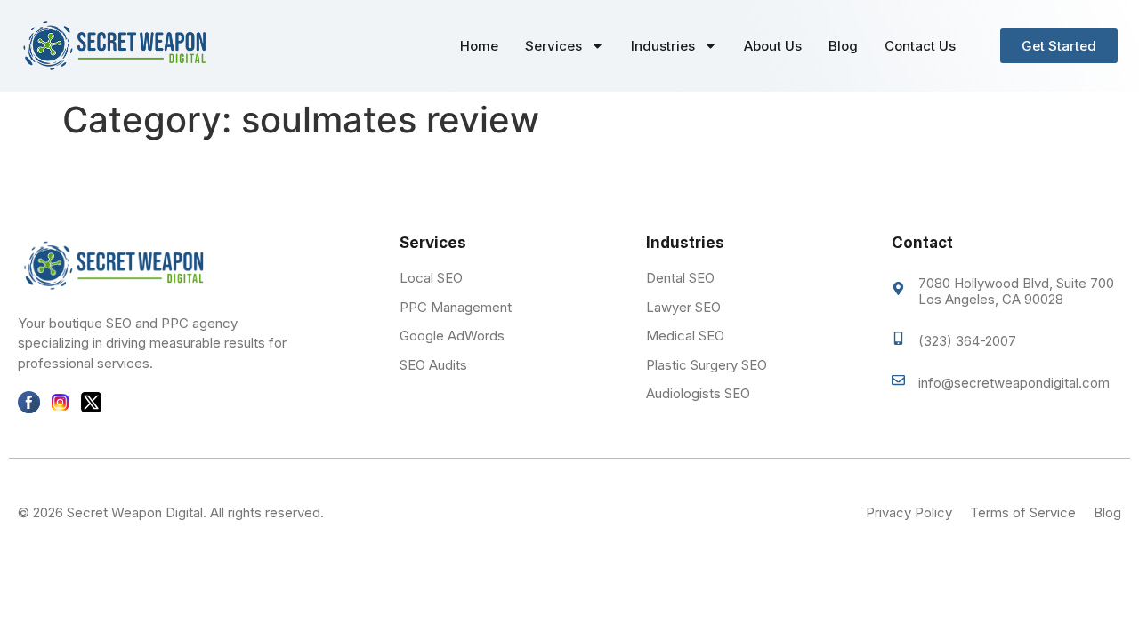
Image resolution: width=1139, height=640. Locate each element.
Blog (843, 45)
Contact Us (920, 45)
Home (479, 45)
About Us (773, 45)
